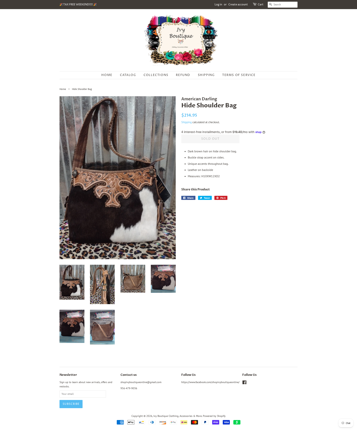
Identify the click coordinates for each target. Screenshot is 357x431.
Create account (238, 4)
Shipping (206, 75)
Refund (183, 75)
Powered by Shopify (214, 416)
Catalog (128, 75)
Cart (260, 4)
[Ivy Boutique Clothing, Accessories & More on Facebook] (244, 383)
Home (106, 75)
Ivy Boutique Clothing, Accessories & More (177, 416)
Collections (156, 75)
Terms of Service (239, 75)
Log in (218, 4)
